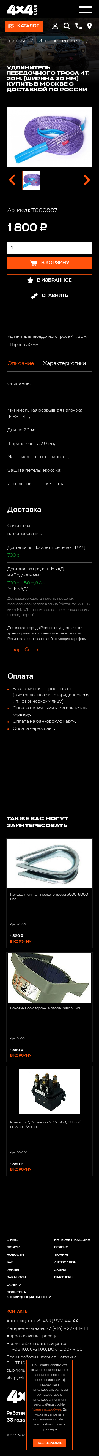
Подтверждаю (49, 1442)
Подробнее (22, 649)
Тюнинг (61, 1255)
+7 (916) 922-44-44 (67, 1329)
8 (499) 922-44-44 (58, 1321)
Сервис (61, 1247)
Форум (13, 1247)
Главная (16, 41)
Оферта (14, 1285)
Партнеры (63, 1277)
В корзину (20, 942)
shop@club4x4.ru (24, 1378)
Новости (15, 1255)
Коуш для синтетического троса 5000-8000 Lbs (49, 897)
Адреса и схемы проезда (32, 1336)
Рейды (13, 1270)
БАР (10, 1262)
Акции (60, 1270)
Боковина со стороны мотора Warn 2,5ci (45, 1008)
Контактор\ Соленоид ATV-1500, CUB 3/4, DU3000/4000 (47, 1125)
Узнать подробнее (46, 1409)
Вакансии (16, 1277)
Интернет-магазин (59, 41)
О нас (12, 1240)
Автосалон (65, 1262)
